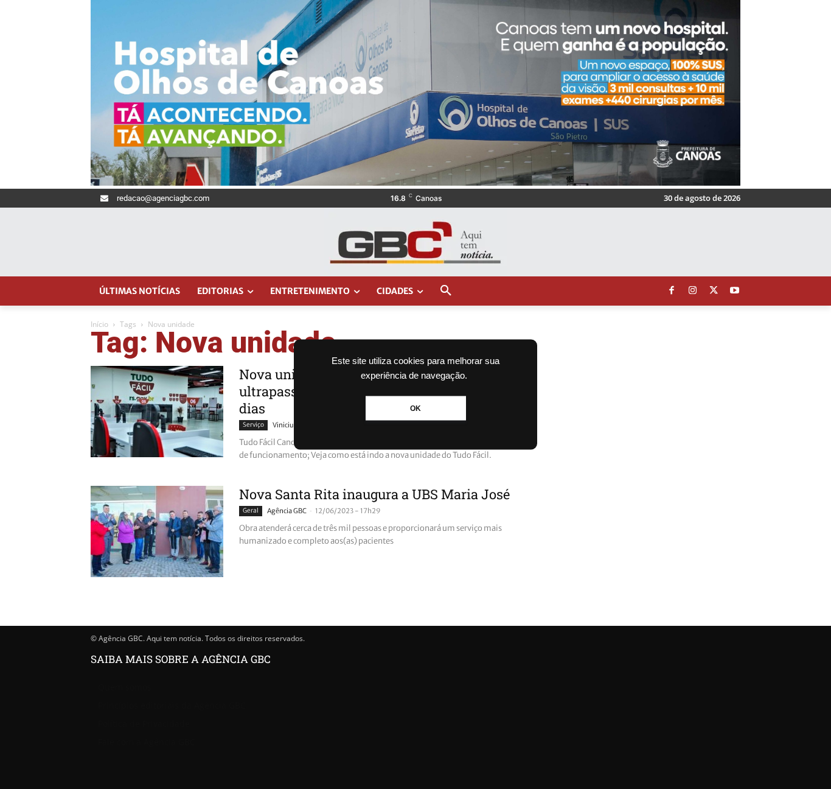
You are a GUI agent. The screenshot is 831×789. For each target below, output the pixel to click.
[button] (446, 291)
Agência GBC (287, 511)
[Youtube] (735, 291)
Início (99, 324)
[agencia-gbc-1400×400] (415, 182)
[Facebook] (672, 291)
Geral (251, 510)
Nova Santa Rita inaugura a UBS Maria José (374, 494)
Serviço (253, 425)
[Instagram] (693, 291)
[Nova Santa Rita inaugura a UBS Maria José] (157, 531)
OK (415, 408)
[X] (714, 291)
